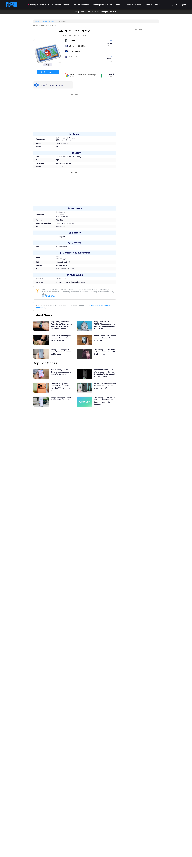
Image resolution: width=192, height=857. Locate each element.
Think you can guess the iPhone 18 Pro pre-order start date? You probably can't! (60, 387)
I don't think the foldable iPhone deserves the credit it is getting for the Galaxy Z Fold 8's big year (104, 373)
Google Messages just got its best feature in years (61, 399)
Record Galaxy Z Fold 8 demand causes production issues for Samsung (61, 372)
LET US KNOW (48, 296)
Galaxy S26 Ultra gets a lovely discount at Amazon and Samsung (61, 352)
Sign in (183, 5)
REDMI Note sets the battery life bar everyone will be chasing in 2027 (105, 386)
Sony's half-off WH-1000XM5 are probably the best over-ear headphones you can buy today (104, 325)
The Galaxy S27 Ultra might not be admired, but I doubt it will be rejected (104, 352)
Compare (47, 72)
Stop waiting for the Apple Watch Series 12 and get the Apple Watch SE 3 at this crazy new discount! (61, 325)
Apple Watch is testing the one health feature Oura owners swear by (61, 338)
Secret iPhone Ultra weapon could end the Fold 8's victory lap (105, 338)
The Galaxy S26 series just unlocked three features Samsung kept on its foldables (104, 401)
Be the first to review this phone (53, 85)
